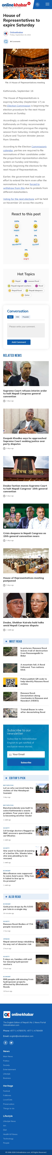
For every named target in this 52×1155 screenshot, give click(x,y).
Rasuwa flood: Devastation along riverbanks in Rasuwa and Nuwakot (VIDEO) (34, 697)
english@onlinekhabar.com (21, 1036)
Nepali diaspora (35, 290)
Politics (6, 1061)
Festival (6, 1091)
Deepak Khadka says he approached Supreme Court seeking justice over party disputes (24, 441)
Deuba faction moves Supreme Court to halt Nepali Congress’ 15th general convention (25, 488)
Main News (8, 1056)
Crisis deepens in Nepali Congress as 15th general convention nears (24, 535)
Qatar (27, 295)
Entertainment (9, 1069)
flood (41, 286)
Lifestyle (6, 1074)
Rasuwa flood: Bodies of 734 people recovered (18, 925)
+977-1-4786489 (35, 1031)
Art (4, 1125)
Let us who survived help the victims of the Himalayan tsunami (18, 790)
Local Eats (7, 1099)
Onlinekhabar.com (11, 1025)
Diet (5, 1130)
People (6, 1143)
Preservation (8, 1104)
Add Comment (19, 342)
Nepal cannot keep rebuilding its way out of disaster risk (18, 942)
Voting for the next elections (18, 199)
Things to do (8, 1108)
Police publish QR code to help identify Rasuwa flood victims (35, 681)
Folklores (7, 1095)
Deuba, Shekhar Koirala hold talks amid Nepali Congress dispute (23, 624)
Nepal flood (17, 290)
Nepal (17, 281)
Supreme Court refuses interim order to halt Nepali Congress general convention (25, 393)
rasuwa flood (33, 281)
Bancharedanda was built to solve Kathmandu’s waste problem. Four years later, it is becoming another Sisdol (18, 812)
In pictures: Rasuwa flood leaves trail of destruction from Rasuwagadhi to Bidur (34, 652)
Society (6, 1065)
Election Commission (18, 105)
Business (7, 1078)
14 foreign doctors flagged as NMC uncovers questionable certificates (18, 833)
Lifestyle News (9, 1121)
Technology (8, 1138)
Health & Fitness (10, 1134)
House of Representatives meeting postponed (23, 579)
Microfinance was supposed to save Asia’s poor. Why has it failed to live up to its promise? (18, 877)
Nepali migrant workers (21, 286)
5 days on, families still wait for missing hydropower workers (17, 962)
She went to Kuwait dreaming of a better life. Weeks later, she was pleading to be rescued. (18, 855)
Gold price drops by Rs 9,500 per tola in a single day (18, 907)
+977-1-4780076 (18, 1031)
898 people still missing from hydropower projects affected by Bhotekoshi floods (18, 983)
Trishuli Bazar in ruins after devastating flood (33, 710)
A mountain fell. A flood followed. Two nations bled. (33, 667)
